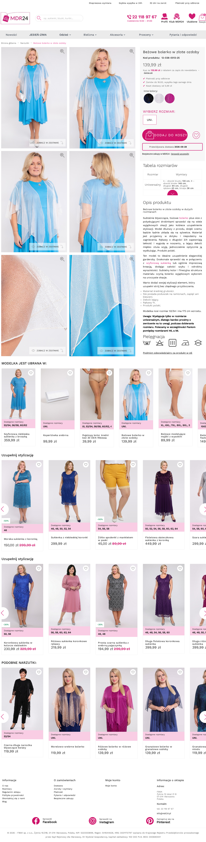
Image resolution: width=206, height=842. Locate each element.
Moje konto (111, 785)
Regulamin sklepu (11, 792)
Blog (4, 801)
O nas (5, 785)
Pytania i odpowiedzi (64, 795)
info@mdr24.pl (164, 813)
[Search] (39, 18)
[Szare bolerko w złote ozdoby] (159, 98)
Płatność (58, 792)
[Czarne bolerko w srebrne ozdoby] (149, 98)
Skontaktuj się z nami (13, 798)
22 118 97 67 (144, 16)
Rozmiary (7, 789)
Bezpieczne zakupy (63, 798)
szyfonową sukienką (158, 263)
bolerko (183, 218)
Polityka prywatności (13, 795)
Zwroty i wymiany (63, 789)
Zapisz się (148, 73)
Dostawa (58, 785)
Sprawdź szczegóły (180, 154)
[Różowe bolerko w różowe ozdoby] (170, 98)
